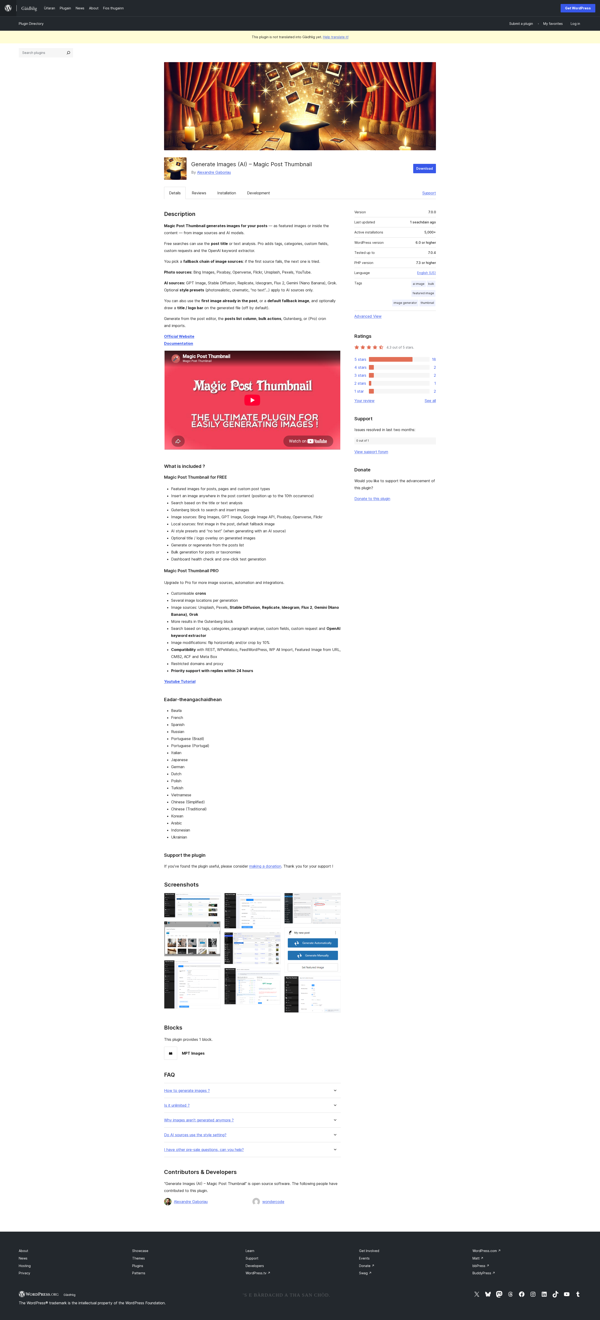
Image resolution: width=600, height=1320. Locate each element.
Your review (364, 400)
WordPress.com (486, 1251)
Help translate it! (336, 37)
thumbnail (427, 303)
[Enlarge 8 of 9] (334, 933)
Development (258, 193)
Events (364, 1258)
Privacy (24, 1273)
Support (429, 193)
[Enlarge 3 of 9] (214, 966)
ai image (418, 284)
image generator (405, 303)
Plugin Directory (31, 24)
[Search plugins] (68, 52)
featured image (423, 293)
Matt (478, 1258)
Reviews (199, 193)
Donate (367, 1266)
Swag (365, 1273)
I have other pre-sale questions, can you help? (204, 1149)
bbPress (480, 1266)
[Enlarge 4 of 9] (274, 899)
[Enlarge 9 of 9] (334, 982)
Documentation (178, 343)
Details (175, 193)
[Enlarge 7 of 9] (334, 899)
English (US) (426, 273)
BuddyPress (483, 1273)
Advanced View (368, 316)
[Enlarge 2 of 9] (214, 927)
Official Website (179, 336)
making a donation (265, 866)
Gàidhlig (69, 1295)
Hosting (25, 1266)
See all (430, 400)
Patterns (138, 1273)
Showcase (140, 1251)
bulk (431, 284)
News (23, 1258)
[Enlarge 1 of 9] (214, 899)
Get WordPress (578, 8)
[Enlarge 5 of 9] (274, 938)
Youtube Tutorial (179, 681)
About (23, 1251)
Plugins (137, 1266)
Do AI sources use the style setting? (195, 1135)
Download (424, 168)
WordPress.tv (258, 1273)
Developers (255, 1266)
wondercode (273, 1201)
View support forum (371, 451)
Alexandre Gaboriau (214, 172)
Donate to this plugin (372, 498)
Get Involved (369, 1251)
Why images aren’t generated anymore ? (199, 1120)
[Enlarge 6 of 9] (274, 974)
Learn (250, 1251)
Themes (138, 1258)
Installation (226, 193)
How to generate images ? (187, 1090)
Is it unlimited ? (177, 1105)
